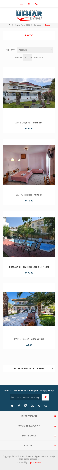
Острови (37, 25)
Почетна (9, 25)
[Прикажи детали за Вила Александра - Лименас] (29, 165)
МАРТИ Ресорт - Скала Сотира (29, 338)
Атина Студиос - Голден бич (29, 122)
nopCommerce (35, 462)
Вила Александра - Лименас (29, 194)
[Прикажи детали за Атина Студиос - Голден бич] (29, 93)
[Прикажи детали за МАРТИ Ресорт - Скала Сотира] (29, 309)
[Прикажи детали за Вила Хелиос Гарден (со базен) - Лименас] (29, 237)
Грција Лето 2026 (22, 25)
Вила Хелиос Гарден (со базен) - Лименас (29, 266)
